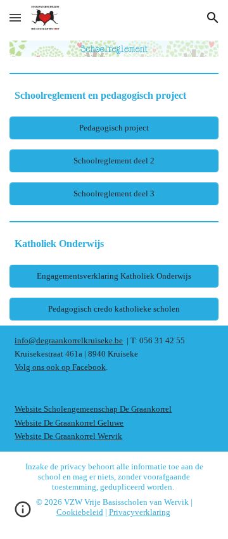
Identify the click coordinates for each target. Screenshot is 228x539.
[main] (114, 95)
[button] (15, 17)
